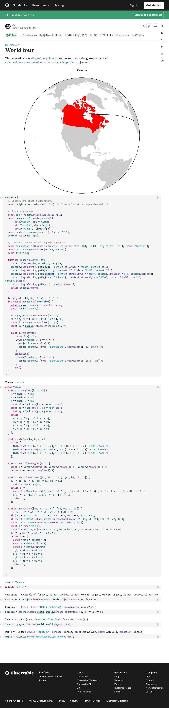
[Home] (19, 682)
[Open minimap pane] (162, 40)
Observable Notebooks (50, 676)
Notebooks (20, 5)
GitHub (149, 691)
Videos (117, 684)
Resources (39, 5)
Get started (153, 5)
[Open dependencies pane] (162, 47)
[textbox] (82, 286)
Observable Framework (88, 680)
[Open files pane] (162, 26)
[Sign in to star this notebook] (149, 26)
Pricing (59, 5)
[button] (1, 41)
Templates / (16, 15)
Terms (92, 701)
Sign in (134, 5)
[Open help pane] (162, 61)
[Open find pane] (162, 54)
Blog (116, 676)
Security (74, 701)
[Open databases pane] (162, 33)
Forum (117, 691)
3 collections (30, 35)
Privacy (61, 701)
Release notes (84, 691)
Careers (150, 680)
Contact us (151, 684)
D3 (13, 24)
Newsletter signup (155, 688)
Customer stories (122, 688)
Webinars (118, 680)
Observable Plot (85, 684)
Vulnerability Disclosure (117, 701)
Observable (82, 676)
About (149, 676)
